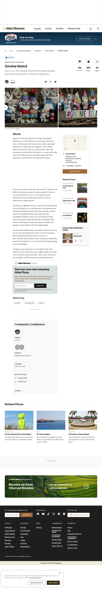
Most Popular (10, 534)
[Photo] (82, 188)
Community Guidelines (56, 535)
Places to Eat (10, 537)
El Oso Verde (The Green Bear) (18, 434)
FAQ (69, 531)
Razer (29, 355)
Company (71, 523)
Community (57, 523)
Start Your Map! (84, 39)
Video (22, 540)
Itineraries (24, 534)
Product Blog (57, 540)
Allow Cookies (53, 582)
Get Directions (75, 171)
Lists (22, 537)
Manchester (77, 236)
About (69, 527)
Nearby (8, 543)
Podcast (23, 543)
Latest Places (10, 531)
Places (8, 523)
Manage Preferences (36, 582)
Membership (57, 527)
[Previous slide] (5, 107)
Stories (23, 527)
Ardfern (17, 128)
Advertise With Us (74, 534)
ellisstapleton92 (20, 355)
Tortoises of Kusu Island (79, 434)
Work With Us (57, 546)
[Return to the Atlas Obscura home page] (14, 28)
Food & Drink (25, 531)
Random (8, 540)
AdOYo (12, 82)
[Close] (59, 573)
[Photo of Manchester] (68, 238)
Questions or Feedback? (51, 563)
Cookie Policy (72, 545)
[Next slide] (97, 107)
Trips (38, 523)
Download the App (80, 515)
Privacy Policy (72, 541)
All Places (8, 527)
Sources (18, 390)
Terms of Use (23, 290)
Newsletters (25, 547)
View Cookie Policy (35, 577)
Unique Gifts (56, 543)
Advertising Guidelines (71, 537)
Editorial (24, 523)
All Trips (39, 527)
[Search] (98, 28)
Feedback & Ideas (56, 531)
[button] (79, 62)
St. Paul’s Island (43, 434)
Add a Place (9, 547)
